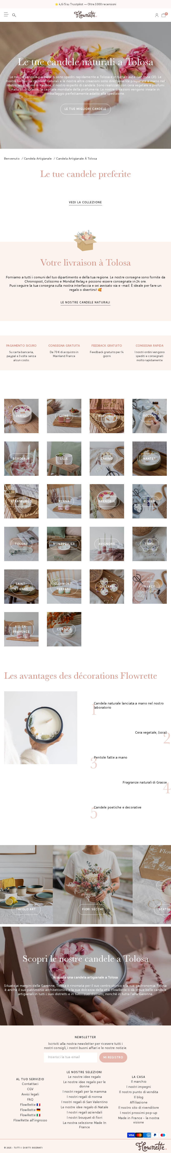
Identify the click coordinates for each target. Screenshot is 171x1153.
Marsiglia (107, 416)
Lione (64, 416)
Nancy (149, 586)
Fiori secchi (92, 909)
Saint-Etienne (21, 587)
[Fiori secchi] (93, 884)
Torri (150, 544)
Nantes (149, 458)
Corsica (64, 629)
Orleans (107, 586)
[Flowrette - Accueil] (85, 15)
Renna (64, 501)
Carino (107, 458)
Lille (64, 458)
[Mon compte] (157, 15)
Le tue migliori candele (86, 109)
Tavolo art (26, 909)
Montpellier (64, 544)
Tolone (21, 544)
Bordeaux (21, 458)
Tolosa (149, 416)
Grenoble (106, 501)
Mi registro (113, 1057)
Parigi (21, 416)
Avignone (107, 544)
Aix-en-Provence (21, 629)
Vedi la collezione (85, 202)
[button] (15, 15)
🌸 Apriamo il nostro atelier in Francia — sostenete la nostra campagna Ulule (85, 4)
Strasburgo (21, 501)
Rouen (149, 501)
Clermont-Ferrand (64, 587)
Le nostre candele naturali (85, 302)
